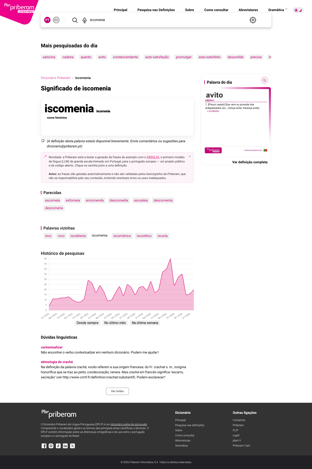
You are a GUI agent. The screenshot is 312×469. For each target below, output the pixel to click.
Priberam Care (241, 445)
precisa (256, 57)
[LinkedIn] (65, 448)
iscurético (144, 236)
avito (102, 57)
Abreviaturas (248, 10)
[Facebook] (44, 448)
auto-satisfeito (210, 57)
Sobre (189, 10)
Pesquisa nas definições (189, 425)
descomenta (163, 200)
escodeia (141, 200)
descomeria (54, 208)
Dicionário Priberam (55, 78)
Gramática (276, 10)
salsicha (49, 57)
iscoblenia (78, 236)
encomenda (95, 200)
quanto (86, 57)
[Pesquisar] (75, 20)
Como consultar (216, 10)
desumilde (235, 57)
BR (56, 20)
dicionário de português (129, 424)
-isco (61, 236)
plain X (237, 440)
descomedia (119, 200)
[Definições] (253, 20)
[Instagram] (51, 448)
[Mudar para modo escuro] (298, 10)
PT (47, 20)
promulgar (184, 57)
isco (48, 236)
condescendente (125, 57)
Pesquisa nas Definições (156, 10)
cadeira (67, 57)
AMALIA (153, 157)
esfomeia (73, 200)
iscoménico (122, 236)
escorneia (52, 200)
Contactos (239, 420)
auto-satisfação (157, 57)
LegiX (236, 435)
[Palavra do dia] (264, 80)
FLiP (235, 430)
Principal (120, 10)
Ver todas (117, 391)
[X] (72, 448)
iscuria (162, 236)
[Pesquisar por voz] (84, 20)
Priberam (238, 425)
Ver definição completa (249, 162)
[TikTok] (58, 448)
